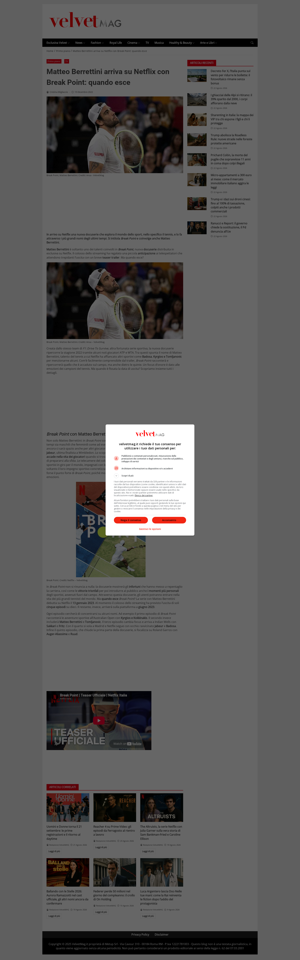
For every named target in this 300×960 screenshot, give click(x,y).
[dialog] (150, 480)
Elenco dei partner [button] (144, 495)
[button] (150, 475)
